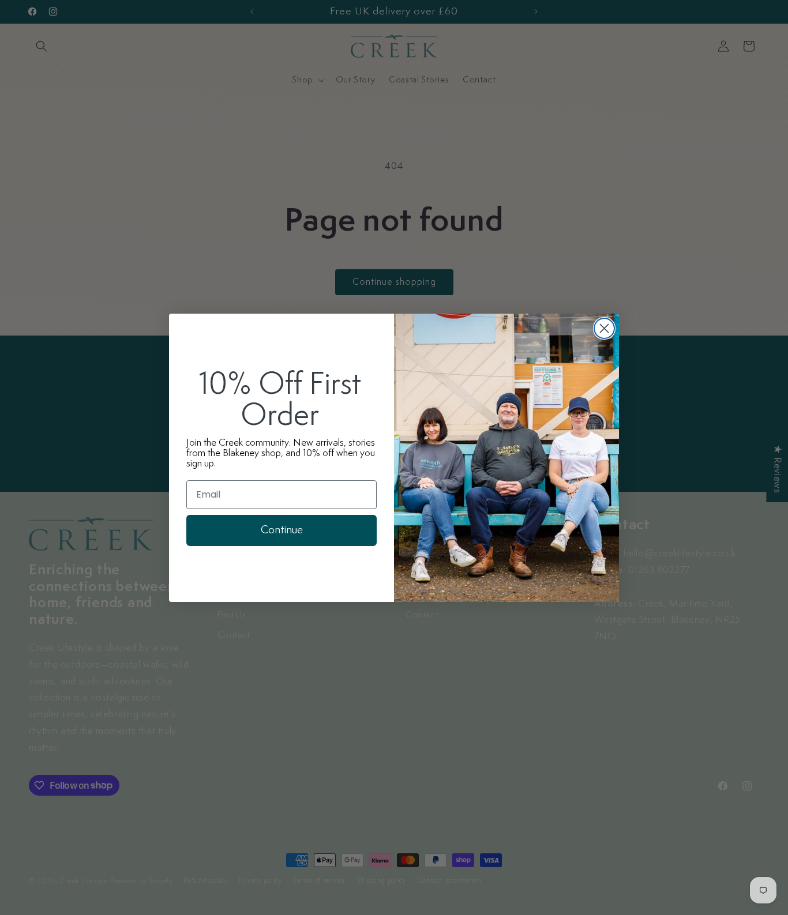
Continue (282, 530)
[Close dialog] (604, 328)
